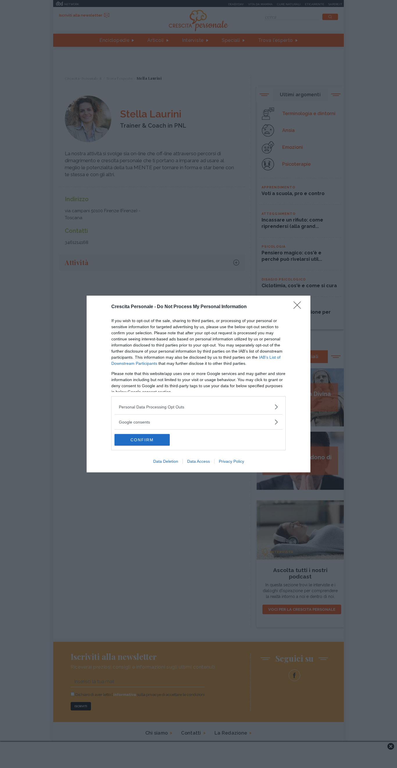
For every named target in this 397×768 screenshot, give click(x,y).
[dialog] (198, 384)
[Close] (299, 306)
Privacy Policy (231, 461)
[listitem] (198, 407)
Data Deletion (165, 461)
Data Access (198, 461)
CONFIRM (142, 439)
